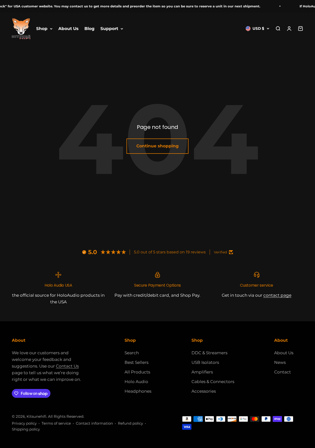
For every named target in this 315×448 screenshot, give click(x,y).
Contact (282, 372)
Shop (41, 28)
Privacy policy (24, 423)
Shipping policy (26, 429)
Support (109, 28)
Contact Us (67, 366)
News (280, 362)
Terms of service (56, 423)
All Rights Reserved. (66, 416)
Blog (89, 28)
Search (132, 352)
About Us (68, 28)
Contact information (94, 423)
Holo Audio (136, 381)
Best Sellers (136, 362)
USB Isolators (205, 362)
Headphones (138, 391)
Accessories (203, 391)
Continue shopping (157, 145)
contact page (277, 295)
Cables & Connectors (212, 381)
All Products (137, 372)
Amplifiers (202, 372)
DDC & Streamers (209, 352)
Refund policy (130, 423)
